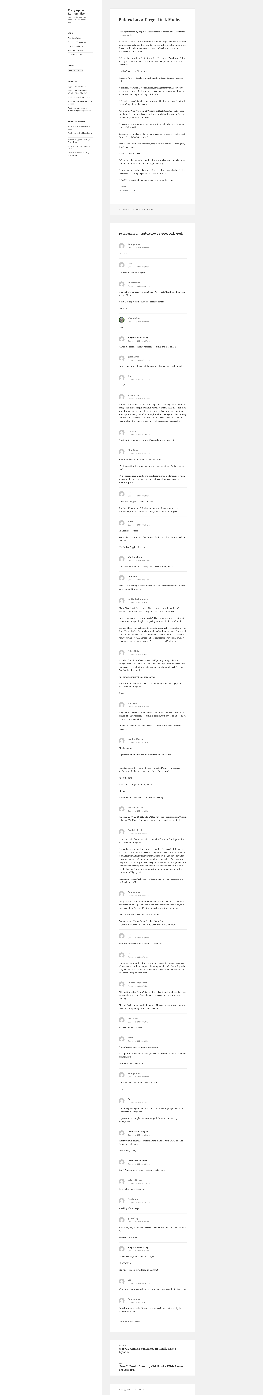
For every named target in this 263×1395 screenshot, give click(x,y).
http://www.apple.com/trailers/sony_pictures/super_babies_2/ (147, 924)
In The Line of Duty (75, 46)
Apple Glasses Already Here (79, 97)
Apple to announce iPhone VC (79, 86)
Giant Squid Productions (77, 42)
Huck (130, 521)
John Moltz (133, 576)
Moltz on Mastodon (75, 50)
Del (129, 1099)
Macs (151, 209)
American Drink (74, 38)
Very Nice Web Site (75, 54)
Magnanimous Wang (138, 337)
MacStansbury (135, 557)
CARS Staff (141, 209)
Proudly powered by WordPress (131, 1389)
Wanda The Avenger (138, 1131)
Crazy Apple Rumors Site (76, 11)
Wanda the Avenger (137, 1160)
